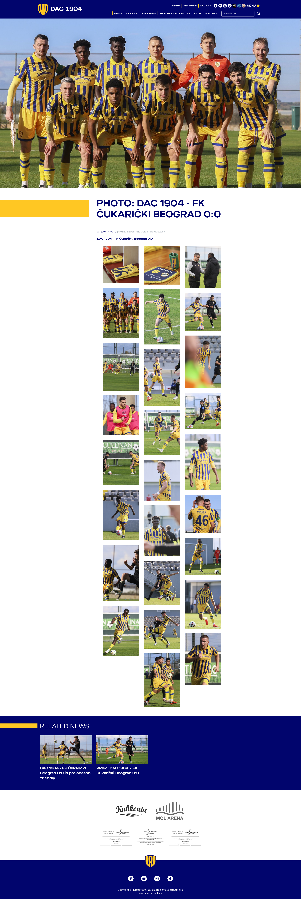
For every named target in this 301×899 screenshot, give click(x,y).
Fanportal (190, 5)
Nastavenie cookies (150, 893)
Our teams (148, 13)
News (118, 13)
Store (176, 5)
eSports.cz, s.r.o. (174, 889)
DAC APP (205, 5)
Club (197, 13)
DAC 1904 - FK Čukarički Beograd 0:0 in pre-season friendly (65, 773)
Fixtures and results (175, 13)
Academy (211, 13)
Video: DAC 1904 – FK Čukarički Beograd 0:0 (117, 771)
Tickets (131, 13)
